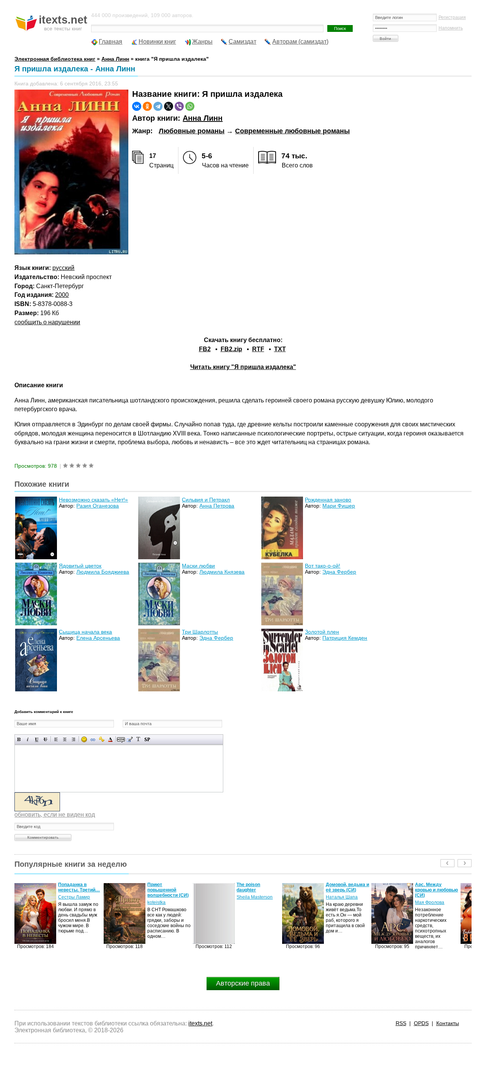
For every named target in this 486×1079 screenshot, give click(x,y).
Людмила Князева (222, 572)
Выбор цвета (110, 739)
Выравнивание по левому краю (56, 739)
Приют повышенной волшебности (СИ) (78, 890)
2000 (62, 295)
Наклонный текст (28, 739)
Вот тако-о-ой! (322, 566)
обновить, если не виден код (54, 814)
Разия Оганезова (97, 506)
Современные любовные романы (292, 131)
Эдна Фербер (339, 572)
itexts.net (200, 1023)
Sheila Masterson (165, 897)
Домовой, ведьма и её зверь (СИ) (258, 887)
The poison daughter (159, 887)
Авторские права (243, 983)
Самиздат (242, 41)
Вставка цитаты (129, 739)
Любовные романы (191, 131)
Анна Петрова (216, 506)
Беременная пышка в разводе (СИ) (434, 890)
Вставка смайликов (84, 739)
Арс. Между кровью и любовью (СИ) (347, 890)
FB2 (205, 349)
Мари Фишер (338, 506)
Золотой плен (322, 632)
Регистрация (452, 17)
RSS (401, 1023)
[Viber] (179, 106)
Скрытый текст (121, 739)
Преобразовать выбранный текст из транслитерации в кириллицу (138, 739)
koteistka (67, 902)
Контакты (447, 1023)
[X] (168, 106)
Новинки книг (157, 41)
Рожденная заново (328, 500)
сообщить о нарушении (47, 322)
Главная (110, 41)
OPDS (421, 1023)
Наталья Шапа (252, 897)
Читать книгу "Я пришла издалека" (243, 367)
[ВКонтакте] (136, 106)
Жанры (202, 41)
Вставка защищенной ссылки (101, 739)
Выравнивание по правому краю (73, 739)
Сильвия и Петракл (206, 500)
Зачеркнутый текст (45, 739)
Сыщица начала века (85, 632)
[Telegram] (158, 106)
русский (63, 268)
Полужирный (19, 739)
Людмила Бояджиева (102, 572)
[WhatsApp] (189, 106)
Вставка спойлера (147, 739)
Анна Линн (202, 118)
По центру (64, 739)
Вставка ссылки (92, 739)
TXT (280, 349)
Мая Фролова (340, 902)
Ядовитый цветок (80, 566)
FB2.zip (231, 349)
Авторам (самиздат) (300, 41)
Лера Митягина (431, 902)
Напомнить (451, 28)
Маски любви (198, 566)
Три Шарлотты (200, 632)
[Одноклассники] (147, 106)
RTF (258, 349)
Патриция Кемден (344, 638)
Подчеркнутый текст (36, 739)
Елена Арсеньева (98, 638)
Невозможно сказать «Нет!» (93, 500)
